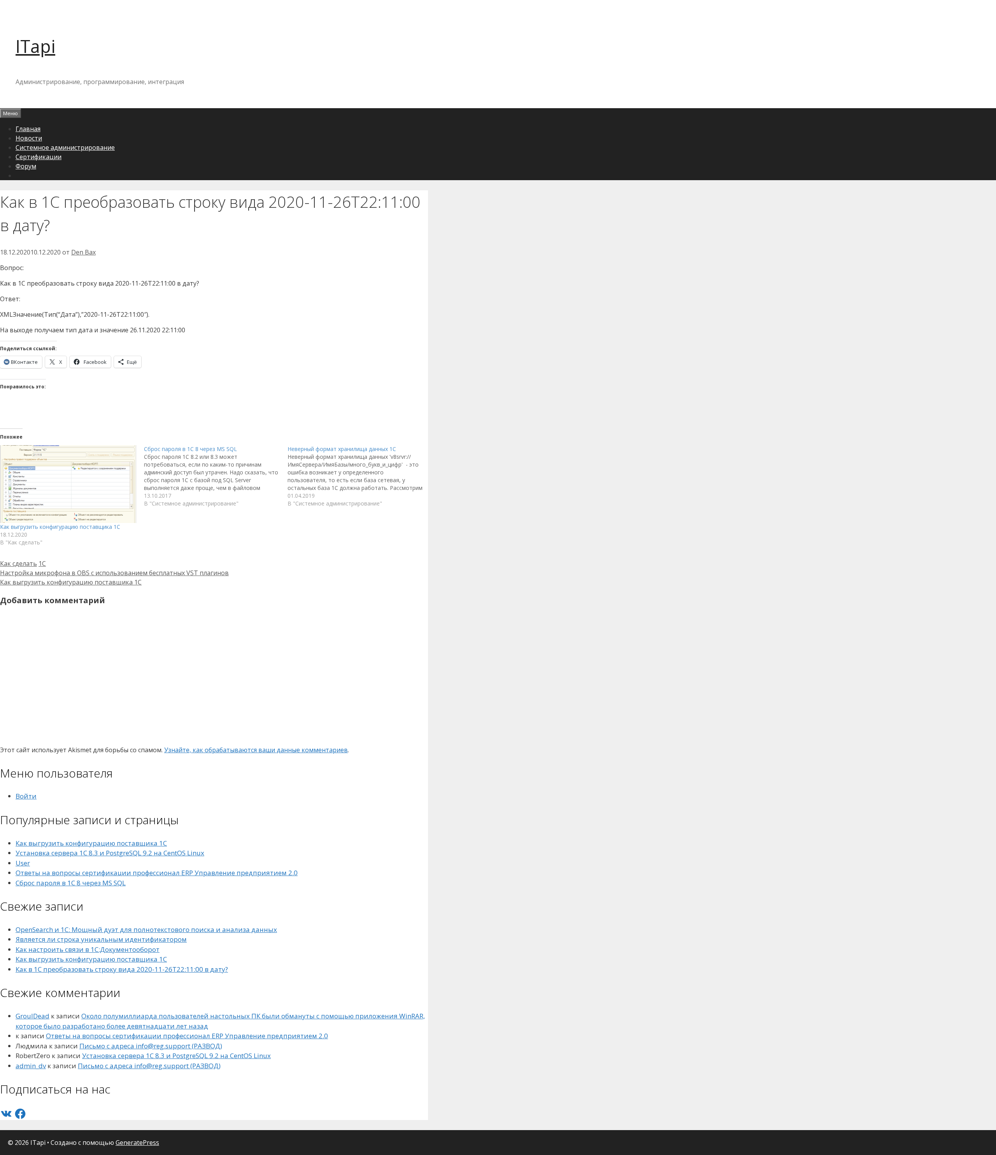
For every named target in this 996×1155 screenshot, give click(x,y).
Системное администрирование (65, 147)
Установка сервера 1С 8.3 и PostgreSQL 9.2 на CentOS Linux (110, 852)
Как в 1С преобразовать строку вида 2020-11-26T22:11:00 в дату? (122, 969)
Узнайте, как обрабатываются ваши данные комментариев (256, 750)
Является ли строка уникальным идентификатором (101, 939)
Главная (28, 129)
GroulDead (32, 1015)
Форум (26, 166)
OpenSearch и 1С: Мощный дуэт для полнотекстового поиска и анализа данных (146, 929)
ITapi (35, 46)
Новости (29, 138)
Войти (26, 796)
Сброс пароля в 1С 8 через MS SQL (71, 882)
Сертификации (38, 157)
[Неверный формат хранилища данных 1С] (359, 476)
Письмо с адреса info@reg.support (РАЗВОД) (150, 1045)
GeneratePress (137, 1142)
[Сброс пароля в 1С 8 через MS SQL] (216, 476)
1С (42, 563)
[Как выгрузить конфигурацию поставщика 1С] (68, 484)
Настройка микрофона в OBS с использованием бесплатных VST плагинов (114, 573)
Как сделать (18, 563)
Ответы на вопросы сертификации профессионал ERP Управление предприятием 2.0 (157, 872)
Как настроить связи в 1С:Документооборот (88, 949)
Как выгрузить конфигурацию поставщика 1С (60, 526)
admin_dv (31, 1065)
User (23, 862)
